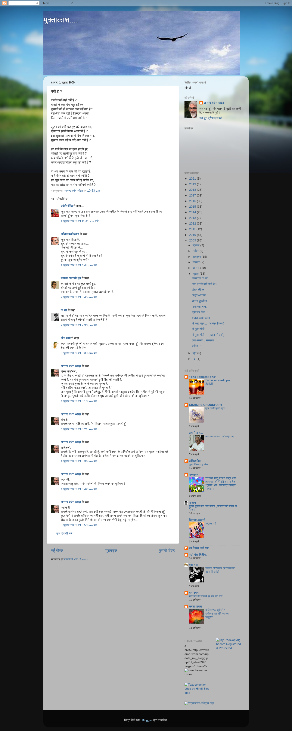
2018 (193, 189)
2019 (193, 184)
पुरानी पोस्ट (167, 550)
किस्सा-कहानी (197, 520)
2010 (193, 235)
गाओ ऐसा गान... (200, 306)
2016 (193, 201)
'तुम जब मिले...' (200, 312)
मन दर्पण (194, 592)
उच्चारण (193, 474)
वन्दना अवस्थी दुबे (71, 278)
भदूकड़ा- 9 (210, 523)
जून (195, 353)
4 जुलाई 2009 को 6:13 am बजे (79, 401)
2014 (193, 212)
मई (194, 358)
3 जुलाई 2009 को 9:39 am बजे (79, 353)
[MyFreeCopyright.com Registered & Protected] (228, 648)
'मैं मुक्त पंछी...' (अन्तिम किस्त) (208, 323)
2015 (193, 206)
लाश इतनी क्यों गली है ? (204, 284)
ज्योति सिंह (67, 206)
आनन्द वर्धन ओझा (71, 366)
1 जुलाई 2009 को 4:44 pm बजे (79, 265)
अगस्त (196, 267)
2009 (193, 240)
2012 (193, 223)
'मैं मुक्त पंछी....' (200, 329)
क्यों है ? (196, 346)
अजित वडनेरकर (70, 234)
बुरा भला (194, 564)
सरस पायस (195, 606)
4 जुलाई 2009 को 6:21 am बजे (79, 429)
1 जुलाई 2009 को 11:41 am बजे (80, 221)
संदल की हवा (198, 289)
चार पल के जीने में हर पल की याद (206, 596)
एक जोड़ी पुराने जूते (214, 408)
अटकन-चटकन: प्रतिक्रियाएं (219, 436)
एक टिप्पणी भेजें (64, 533)
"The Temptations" (203, 376)
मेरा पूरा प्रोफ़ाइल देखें (210, 118)
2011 (192, 229)
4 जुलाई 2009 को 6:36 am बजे (79, 461)
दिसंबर (196, 245)
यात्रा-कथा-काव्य (201, 318)
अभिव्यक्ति (195, 461)
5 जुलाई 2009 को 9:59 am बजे (79, 525)
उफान (192, 502)
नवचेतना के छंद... (201, 278)
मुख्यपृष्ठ (111, 550)
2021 (193, 178)
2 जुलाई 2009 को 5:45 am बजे (79, 297)
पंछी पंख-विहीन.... (199, 554)
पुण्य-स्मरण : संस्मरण (203, 340)
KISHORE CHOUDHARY (205, 404)
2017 (193, 195)
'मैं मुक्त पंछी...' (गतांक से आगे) (208, 334)
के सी (64, 310)
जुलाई (196, 273)
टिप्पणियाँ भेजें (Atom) (75, 559)
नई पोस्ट (57, 550)
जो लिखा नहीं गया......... (203, 548)
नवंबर (196, 251)
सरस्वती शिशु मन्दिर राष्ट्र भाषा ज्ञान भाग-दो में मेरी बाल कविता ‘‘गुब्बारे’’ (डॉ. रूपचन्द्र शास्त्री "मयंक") (220, 483)
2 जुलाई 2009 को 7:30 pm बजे (79, 325)
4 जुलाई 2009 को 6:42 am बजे (79, 489)
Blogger (147, 720)
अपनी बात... (196, 433)
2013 (193, 218)
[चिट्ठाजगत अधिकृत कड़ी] (199, 703)
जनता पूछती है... (200, 301)
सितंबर (197, 262)
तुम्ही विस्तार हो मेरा (198, 464)
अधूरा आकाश (199, 295)
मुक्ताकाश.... (60, 19)
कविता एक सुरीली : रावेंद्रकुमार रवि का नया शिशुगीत (217, 613)
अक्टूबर (197, 256)
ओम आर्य (66, 338)
